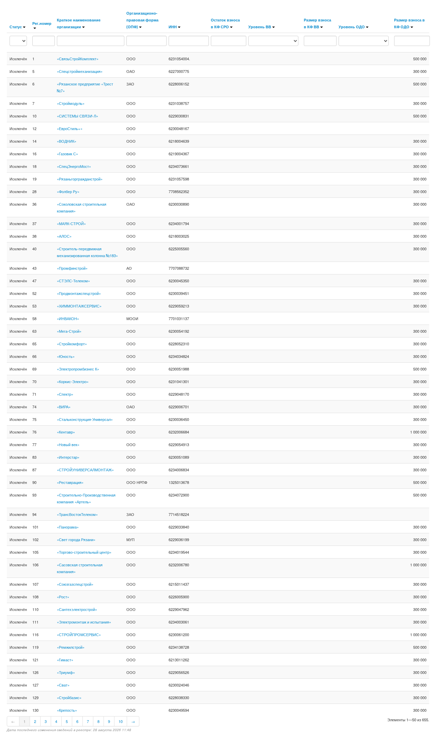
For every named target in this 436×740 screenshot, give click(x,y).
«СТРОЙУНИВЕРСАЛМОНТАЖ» (85, 469)
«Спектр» (65, 394)
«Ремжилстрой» (70, 647)
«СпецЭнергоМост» (74, 166)
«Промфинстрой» (72, 268)
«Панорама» (68, 527)
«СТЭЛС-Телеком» (73, 280)
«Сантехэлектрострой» (77, 609)
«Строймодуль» (70, 103)
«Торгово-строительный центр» (84, 552)
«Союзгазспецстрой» (75, 584)
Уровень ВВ (259, 26)
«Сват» (63, 685)
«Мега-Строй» (69, 331)
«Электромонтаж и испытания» (84, 622)
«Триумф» (66, 672)
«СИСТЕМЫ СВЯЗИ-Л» (77, 116)
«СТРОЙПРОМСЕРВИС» (79, 634)
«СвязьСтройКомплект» (77, 58)
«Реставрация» (70, 482)
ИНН (173, 26)
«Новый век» (68, 444)
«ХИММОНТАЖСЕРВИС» (79, 306)
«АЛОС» (64, 236)
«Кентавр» (66, 432)
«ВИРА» (64, 406)
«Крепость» (67, 710)
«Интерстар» (68, 457)
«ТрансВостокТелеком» (77, 514)
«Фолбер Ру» (68, 191)
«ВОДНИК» (66, 141)
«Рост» (63, 596)
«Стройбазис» (69, 697)
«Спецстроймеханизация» (80, 71)
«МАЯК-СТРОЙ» (71, 223)
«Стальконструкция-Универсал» (85, 419)
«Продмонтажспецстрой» (79, 293)
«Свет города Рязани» (76, 539)
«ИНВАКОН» (68, 318)
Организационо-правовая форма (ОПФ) (142, 19)
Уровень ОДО (352, 26)
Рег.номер (41, 23)
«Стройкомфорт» (72, 343)
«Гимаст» (65, 659)
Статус (16, 26)
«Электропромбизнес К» (78, 369)
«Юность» (66, 356)
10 (121, 721)
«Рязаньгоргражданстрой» (80, 179)
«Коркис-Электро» (73, 381)
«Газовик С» (67, 153)
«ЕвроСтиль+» (69, 128)
